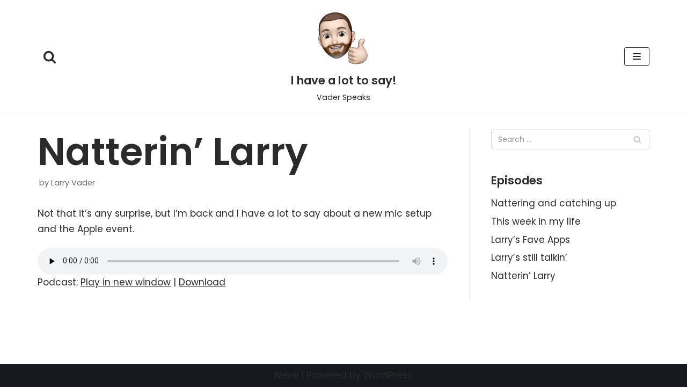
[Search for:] (570, 139)
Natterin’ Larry (523, 275)
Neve (286, 375)
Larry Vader (73, 182)
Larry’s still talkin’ (529, 257)
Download (202, 282)
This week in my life (536, 221)
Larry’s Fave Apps (530, 239)
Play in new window (126, 282)
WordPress (387, 375)
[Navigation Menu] (636, 56)
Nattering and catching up (553, 203)
